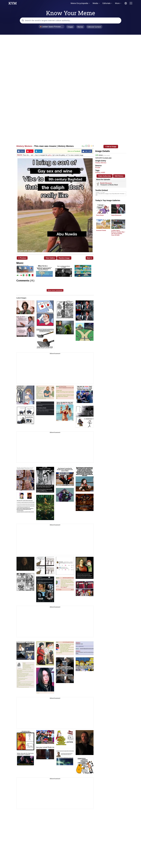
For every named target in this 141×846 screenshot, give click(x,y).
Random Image (64, 258)
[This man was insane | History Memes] (55, 205)
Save (30, 151)
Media (95, 3)
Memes (80, 27)
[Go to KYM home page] (13, 4)
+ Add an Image (110, 146)
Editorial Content (94, 27)
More (117, 3)
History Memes (24, 146)
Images (70, 27)
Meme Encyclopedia (79, 3)
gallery (50, 155)
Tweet (39, 151)
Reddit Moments (106, 183)
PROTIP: (20, 155)
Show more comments (55, 290)
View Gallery (50, 258)
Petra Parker (100, 215)
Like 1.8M (87, 151)
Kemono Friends (101, 230)
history (97, 172)
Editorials (106, 3)
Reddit (97, 167)
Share (22, 151)
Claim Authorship (104, 176)
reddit (103, 172)
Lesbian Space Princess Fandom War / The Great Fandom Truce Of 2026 (118, 233)
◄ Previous (22, 258)
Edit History (119, 176)
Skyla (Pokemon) (116, 215)
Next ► (89, 258)
